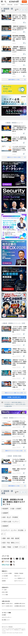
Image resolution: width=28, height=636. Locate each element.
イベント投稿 (5, 594)
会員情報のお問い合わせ (19, 603)
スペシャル (9, 4)
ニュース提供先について (19, 578)
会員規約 (4, 580)
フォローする (24, 9)
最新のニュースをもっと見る (14, 157)
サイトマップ (5, 578)
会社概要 (4, 615)
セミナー (3, 4)
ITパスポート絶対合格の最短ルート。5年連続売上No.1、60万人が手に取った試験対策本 (15, 404)
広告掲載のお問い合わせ (19, 606)
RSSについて (17, 575)
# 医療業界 (5, 526)
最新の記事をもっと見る (14, 79)
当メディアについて (18, 580)
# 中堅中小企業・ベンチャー (10, 522)
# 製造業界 (5, 509)
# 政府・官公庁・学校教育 (10, 517)
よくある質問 (5, 575)
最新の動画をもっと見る (14, 485)
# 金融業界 (5, 513)
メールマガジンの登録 (7, 573)
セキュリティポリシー (7, 617)
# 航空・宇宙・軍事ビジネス (10, 543)
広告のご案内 (5, 592)
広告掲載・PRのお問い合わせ (14, 397)
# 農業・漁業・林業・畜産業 (10, 538)
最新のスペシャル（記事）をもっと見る (14, 392)
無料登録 (24, 1)
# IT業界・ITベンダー (19, 547)
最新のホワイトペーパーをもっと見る (14, 450)
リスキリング (23, 4)
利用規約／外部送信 (18, 573)
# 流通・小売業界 (15, 509)
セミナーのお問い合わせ (7, 606)
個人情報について (6, 619)
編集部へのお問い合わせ (7, 603)
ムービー (16, 4)
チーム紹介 (4, 589)
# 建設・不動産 (6, 547)
